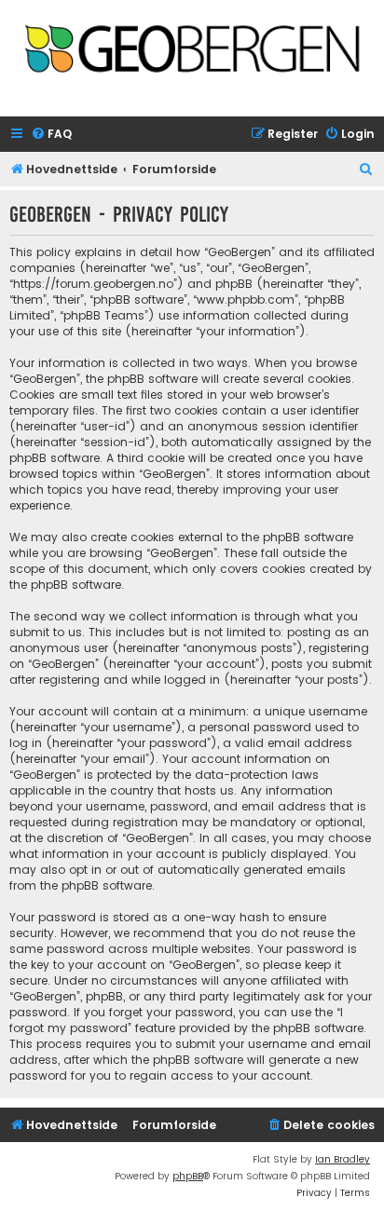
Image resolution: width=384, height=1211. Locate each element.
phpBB (187, 1176)
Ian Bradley (342, 1159)
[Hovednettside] (192, 53)
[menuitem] (51, 134)
